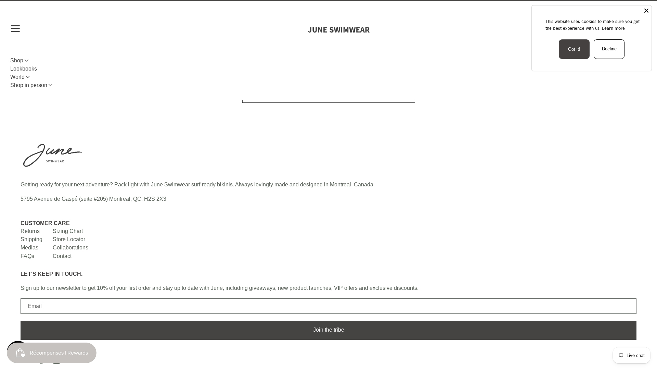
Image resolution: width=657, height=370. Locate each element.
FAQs (27, 256)
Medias (29, 247)
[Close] (646, 10)
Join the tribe (328, 329)
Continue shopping (326, 94)
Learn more (613, 28)
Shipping (31, 239)
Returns (30, 231)
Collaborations (70, 247)
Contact (62, 256)
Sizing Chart (68, 231)
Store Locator (69, 239)
